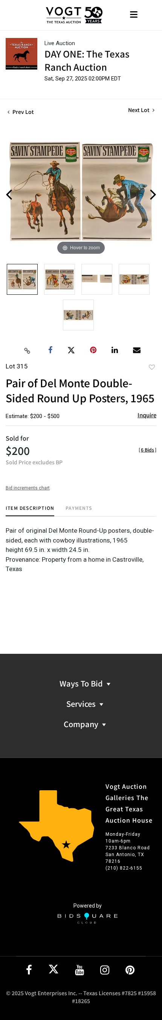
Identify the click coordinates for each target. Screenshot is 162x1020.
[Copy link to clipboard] (27, 350)
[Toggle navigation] (134, 15)
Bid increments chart (28, 488)
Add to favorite (151, 366)
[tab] (30, 510)
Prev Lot (22, 111)
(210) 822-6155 (123, 868)
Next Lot (139, 110)
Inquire (147, 415)
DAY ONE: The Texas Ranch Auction (87, 60)
